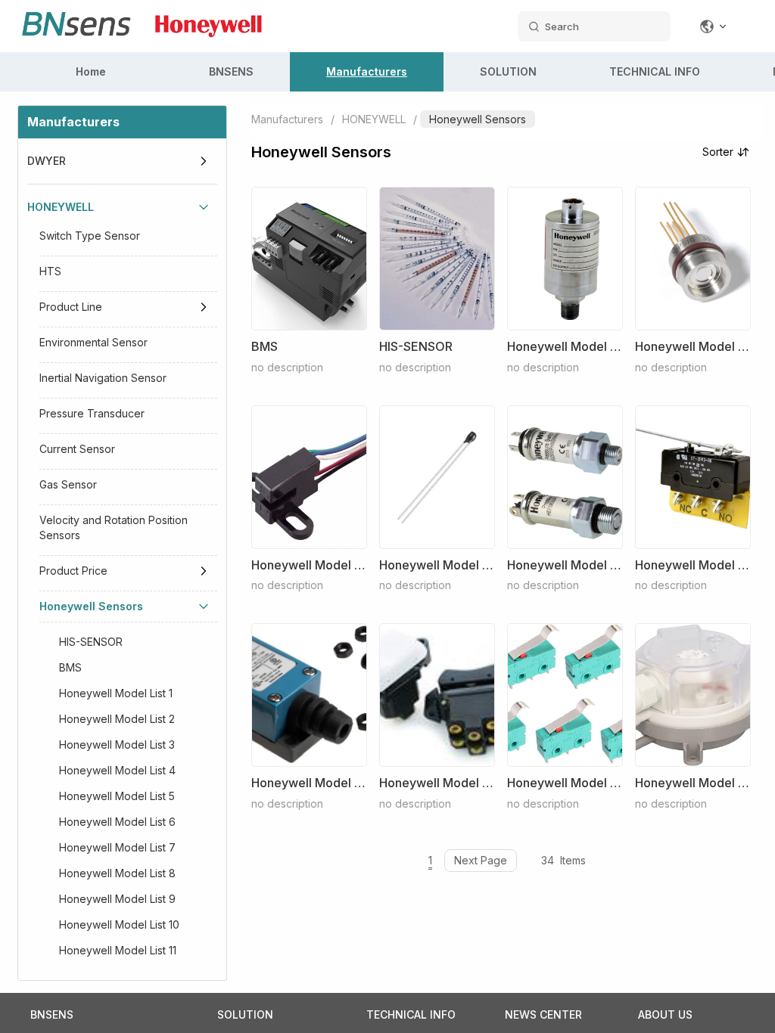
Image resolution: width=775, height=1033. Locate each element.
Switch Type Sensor (89, 235)
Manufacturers (366, 71)
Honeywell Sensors (91, 606)
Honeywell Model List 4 (117, 770)
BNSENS (231, 71)
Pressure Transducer (92, 413)
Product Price (73, 570)
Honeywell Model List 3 (117, 744)
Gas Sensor (68, 484)
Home (91, 71)
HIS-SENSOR (91, 641)
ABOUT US (665, 1014)
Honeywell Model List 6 (117, 821)
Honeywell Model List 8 (117, 873)
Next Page (480, 860)
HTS (50, 271)
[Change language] (714, 26)
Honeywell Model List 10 (119, 924)
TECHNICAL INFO (654, 71)
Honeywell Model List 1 (116, 693)
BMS (70, 667)
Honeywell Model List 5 (117, 795)
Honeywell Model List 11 (117, 950)
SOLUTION (508, 71)
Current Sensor (77, 448)
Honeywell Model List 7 (117, 847)
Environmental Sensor (93, 342)
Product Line (70, 306)
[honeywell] (208, 45)
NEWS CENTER (543, 1014)
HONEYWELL (60, 206)
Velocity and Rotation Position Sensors (113, 527)
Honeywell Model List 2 (117, 718)
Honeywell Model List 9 (117, 898)
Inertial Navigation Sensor (103, 377)
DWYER (46, 160)
